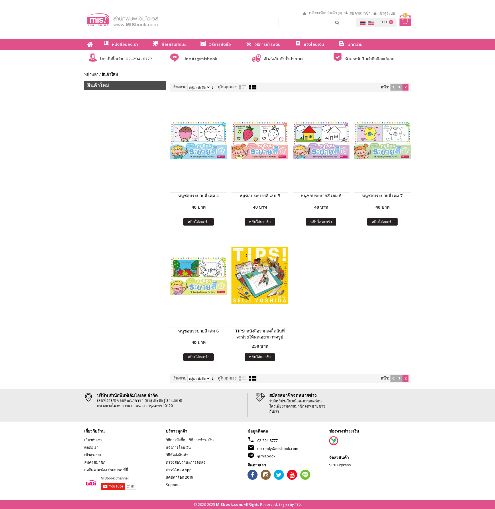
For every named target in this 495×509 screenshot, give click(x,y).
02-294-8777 (267, 440)
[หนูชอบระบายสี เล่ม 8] (198, 275)
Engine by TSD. (290, 505)
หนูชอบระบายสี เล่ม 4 (198, 195)
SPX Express (340, 464)
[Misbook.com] (138, 19)
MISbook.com (229, 504)
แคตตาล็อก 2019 (179, 477)
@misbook (266, 456)
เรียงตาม (179, 86)
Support (173, 484)
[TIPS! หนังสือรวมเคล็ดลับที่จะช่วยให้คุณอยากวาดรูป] (259, 275)
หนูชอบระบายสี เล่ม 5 (259, 195)
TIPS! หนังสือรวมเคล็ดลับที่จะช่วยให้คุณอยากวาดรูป (260, 334)
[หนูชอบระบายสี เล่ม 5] (259, 140)
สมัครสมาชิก (360, 13)
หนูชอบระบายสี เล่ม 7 (382, 195)
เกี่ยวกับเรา (93, 440)
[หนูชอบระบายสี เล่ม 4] (198, 140)
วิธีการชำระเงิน (201, 440)
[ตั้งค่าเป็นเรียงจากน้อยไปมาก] (213, 86)
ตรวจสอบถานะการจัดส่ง (185, 462)
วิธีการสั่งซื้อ (175, 440)
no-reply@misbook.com (277, 448)
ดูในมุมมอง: (227, 86)
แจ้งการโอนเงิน (178, 447)
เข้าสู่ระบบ (386, 13)
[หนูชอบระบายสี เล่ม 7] (382, 140)
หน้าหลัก (91, 74)
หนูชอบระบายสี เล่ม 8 (198, 331)
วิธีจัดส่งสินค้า (177, 454)
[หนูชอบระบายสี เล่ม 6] (321, 140)
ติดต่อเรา (91, 447)
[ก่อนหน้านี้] (393, 87)
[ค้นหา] (337, 22)
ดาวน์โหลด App (179, 469)
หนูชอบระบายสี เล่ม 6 (321, 195)
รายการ (242, 87)
